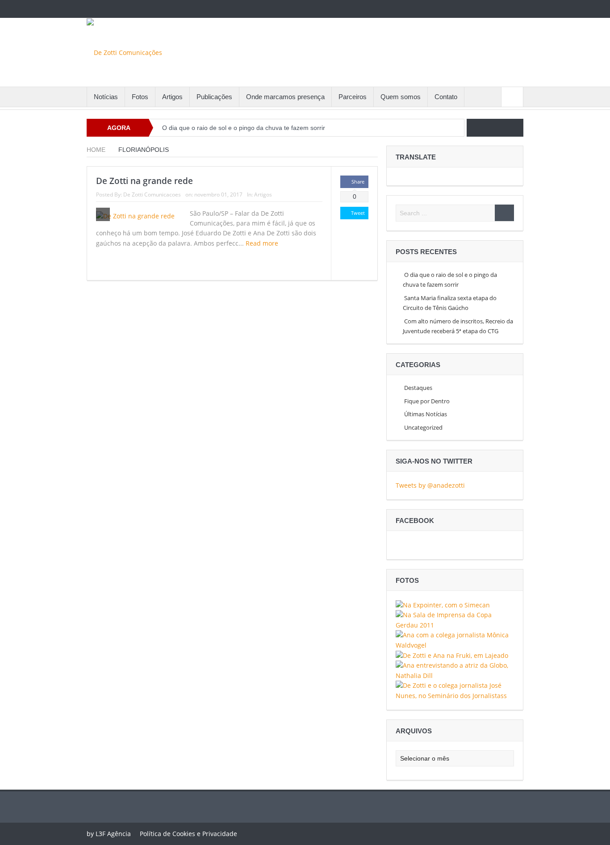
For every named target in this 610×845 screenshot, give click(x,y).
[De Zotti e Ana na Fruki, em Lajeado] (452, 655)
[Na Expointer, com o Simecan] (443, 604)
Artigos (172, 96)
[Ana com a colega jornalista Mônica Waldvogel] (455, 639)
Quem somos (400, 96)
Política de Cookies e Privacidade (188, 833)
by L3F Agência (109, 833)
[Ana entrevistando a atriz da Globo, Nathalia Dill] (455, 670)
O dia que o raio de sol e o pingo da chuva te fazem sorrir (243, 127)
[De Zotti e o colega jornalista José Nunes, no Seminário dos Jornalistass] (455, 690)
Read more (263, 243)
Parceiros (352, 96)
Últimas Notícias (425, 414)
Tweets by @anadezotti (430, 485)
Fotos (140, 96)
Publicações (214, 96)
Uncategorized (423, 427)
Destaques (418, 388)
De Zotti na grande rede (144, 181)
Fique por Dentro (427, 401)
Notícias (106, 96)
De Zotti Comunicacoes (152, 194)
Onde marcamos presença (285, 96)
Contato (446, 96)
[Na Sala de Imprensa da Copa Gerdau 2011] (455, 619)
